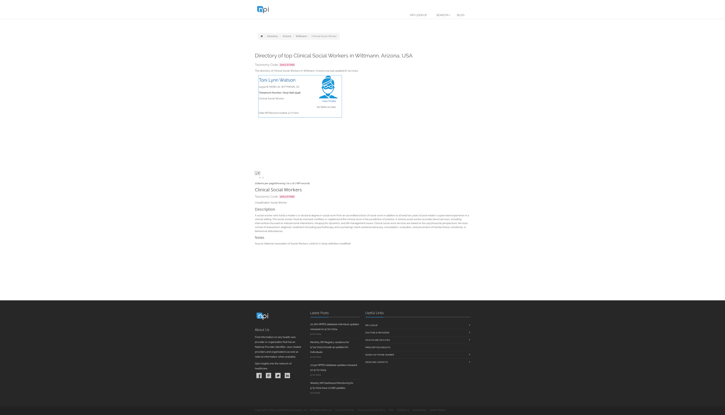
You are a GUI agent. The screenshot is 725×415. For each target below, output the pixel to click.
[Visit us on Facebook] (259, 375)
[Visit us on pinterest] (268, 375)
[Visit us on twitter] (278, 375)
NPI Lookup (418, 15)
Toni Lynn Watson (277, 80)
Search (441, 15)
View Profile (329, 101)
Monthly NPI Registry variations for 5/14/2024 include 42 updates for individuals (329, 347)
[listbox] (256, 183)
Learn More (83, 23)
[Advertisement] (362, 273)
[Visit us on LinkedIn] (287, 375)
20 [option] (256, 183)
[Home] (262, 36)
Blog (460, 15)
